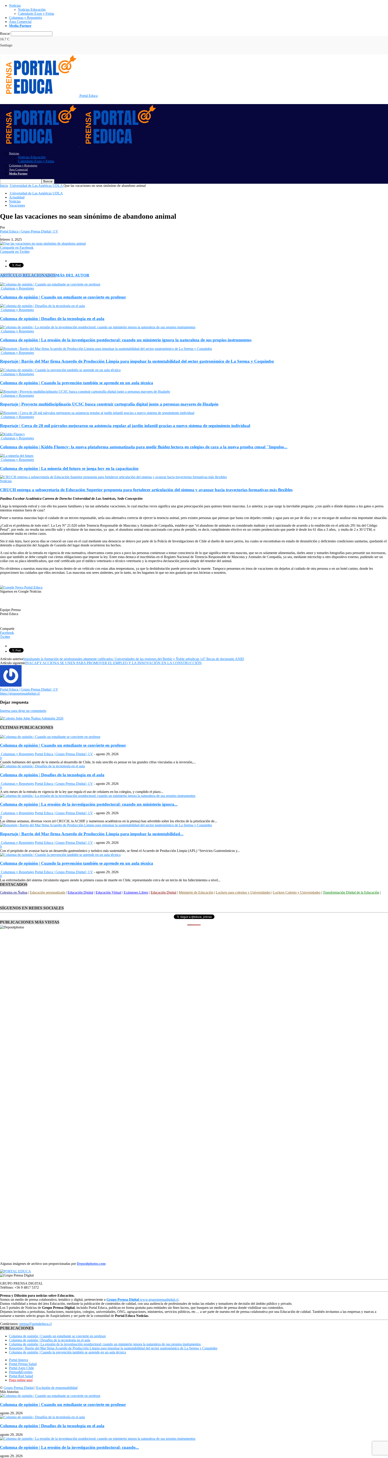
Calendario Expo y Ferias (36, 13)
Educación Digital (80, 892)
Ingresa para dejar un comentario (23, 711)
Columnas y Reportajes (25, 18)
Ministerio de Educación (196, 892)
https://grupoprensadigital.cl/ (20, 693)
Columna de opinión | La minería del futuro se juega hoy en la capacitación (69, 468)
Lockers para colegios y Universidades (243, 892)
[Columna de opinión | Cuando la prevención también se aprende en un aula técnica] (60, 370)
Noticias (15, 5)
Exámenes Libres (136, 892)
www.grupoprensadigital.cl (142, 1299)
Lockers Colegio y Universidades (296, 892)
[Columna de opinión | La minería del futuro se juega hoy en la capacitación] (16, 456)
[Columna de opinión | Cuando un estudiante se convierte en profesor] (50, 284)
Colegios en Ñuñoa (13, 892)
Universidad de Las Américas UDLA (36, 193)
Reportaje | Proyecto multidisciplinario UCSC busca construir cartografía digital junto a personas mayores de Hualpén (109, 404)
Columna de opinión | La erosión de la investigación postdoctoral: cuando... (69, 1447)
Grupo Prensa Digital (19, 1388)
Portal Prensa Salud (23, 1364)
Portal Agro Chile (21, 1368)
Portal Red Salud (21, 1376)
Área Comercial (20, 22)
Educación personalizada (47, 892)
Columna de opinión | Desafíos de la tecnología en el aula (52, 318)
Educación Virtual (108, 892)
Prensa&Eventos (21, 1372)
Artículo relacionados (28, 275)
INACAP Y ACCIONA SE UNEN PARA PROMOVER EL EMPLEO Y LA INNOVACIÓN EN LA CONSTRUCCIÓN (113, 663)
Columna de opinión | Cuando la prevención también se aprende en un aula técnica (76, 382)
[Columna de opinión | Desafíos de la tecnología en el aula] (42, 306)
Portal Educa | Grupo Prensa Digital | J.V (29, 231)
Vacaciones (17, 205)
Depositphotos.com (91, 1264)
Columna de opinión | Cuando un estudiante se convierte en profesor (63, 297)
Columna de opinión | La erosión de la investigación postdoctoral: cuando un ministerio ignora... (89, 804)
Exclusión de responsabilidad (56, 1388)
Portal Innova (18, 1360)
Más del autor (72, 275)
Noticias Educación (32, 9)
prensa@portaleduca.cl (35, 1324)
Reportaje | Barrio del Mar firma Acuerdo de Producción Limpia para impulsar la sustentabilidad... (91, 834)
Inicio (4, 186)
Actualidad (16, 197)
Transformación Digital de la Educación (351, 892)
